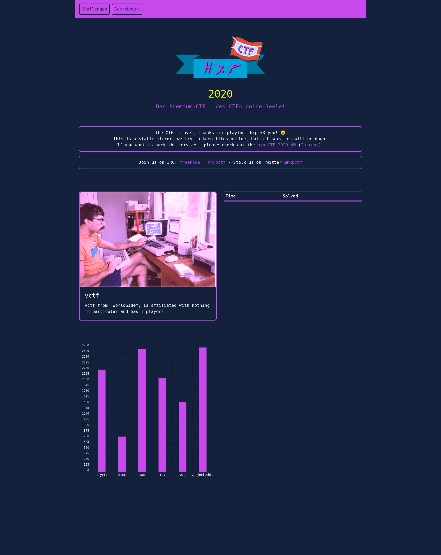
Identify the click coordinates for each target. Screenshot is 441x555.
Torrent (310, 145)
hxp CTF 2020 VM (277, 145)
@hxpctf (293, 162)
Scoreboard (127, 9)
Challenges (94, 9)
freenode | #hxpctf (203, 162)
